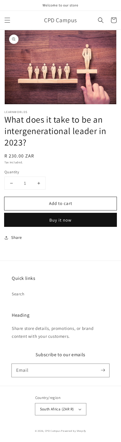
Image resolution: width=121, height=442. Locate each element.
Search (18, 294)
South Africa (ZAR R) (57, 409)
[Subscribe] (102, 370)
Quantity (11, 171)
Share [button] (16, 237)
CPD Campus (52, 430)
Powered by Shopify (73, 430)
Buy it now (60, 220)
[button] (7, 20)
